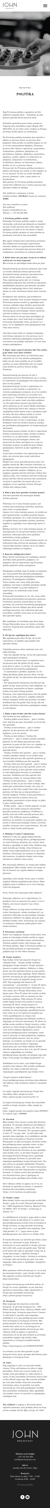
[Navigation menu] (45, 5)
